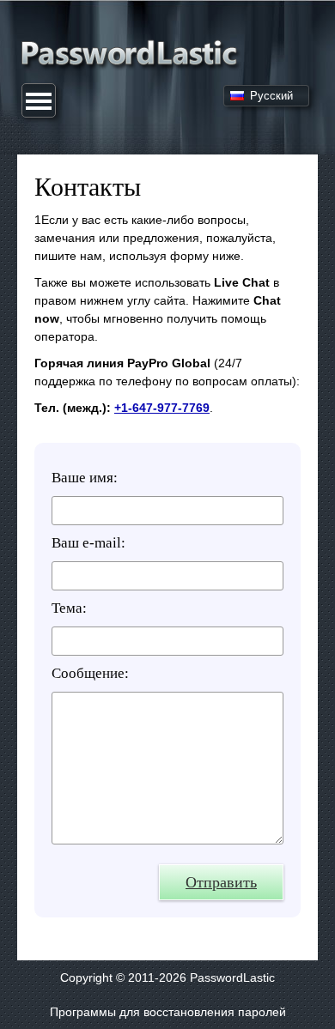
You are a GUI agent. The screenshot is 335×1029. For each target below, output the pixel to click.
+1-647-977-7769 (162, 408)
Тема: (69, 608)
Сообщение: (90, 673)
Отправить (221, 882)
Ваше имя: (85, 477)
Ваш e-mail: (88, 543)
